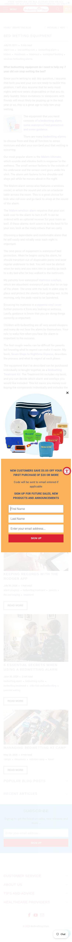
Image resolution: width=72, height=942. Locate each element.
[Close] (67, 393)
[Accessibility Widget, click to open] (67, 471)
